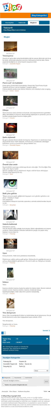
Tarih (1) (22, 366)
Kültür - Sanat (14, 91)
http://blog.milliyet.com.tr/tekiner (14, 30)
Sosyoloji (13, 205)
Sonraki (45, 330)
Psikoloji (12, 234)
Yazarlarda (17, 377)
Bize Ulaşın (13, 391)
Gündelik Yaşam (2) (10, 364)
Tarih (11, 174)
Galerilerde (28, 377)
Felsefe (12, 118)
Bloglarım (33, 23)
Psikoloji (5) (7, 361)
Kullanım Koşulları (24, 391)
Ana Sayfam (9, 23)
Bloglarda (7, 377)
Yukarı (45, 391)
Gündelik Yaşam (15, 63)
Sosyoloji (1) (7, 366)
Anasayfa (5, 391)
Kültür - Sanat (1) (25, 364)
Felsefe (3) (22, 361)
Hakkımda (22, 23)
